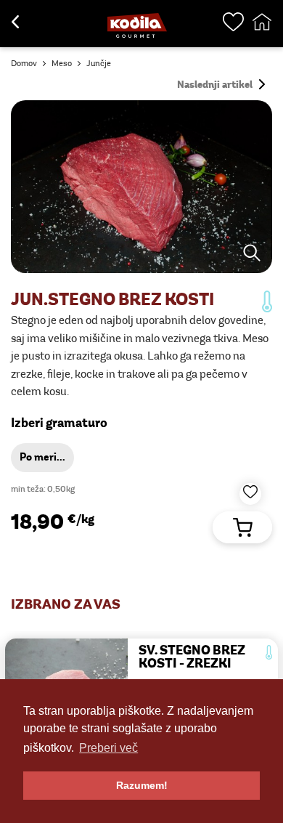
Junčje (98, 64)
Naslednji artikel (216, 85)
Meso (62, 64)
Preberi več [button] (108, 748)
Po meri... (42, 458)
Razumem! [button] (142, 785)
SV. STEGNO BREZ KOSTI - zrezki (192, 658)
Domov (24, 64)
